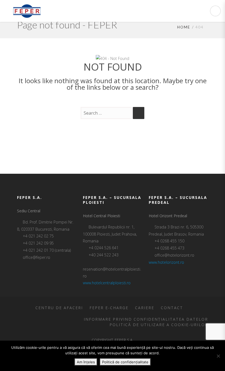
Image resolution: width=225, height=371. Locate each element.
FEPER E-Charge (108, 307)
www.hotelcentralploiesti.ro (107, 282)
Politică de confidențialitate (125, 362)
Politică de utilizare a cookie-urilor (158, 324)
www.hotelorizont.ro (166, 262)
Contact (172, 307)
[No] (218, 356)
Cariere (144, 307)
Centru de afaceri (59, 307)
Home (183, 27)
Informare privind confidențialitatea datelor (146, 319)
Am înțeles (86, 362)
